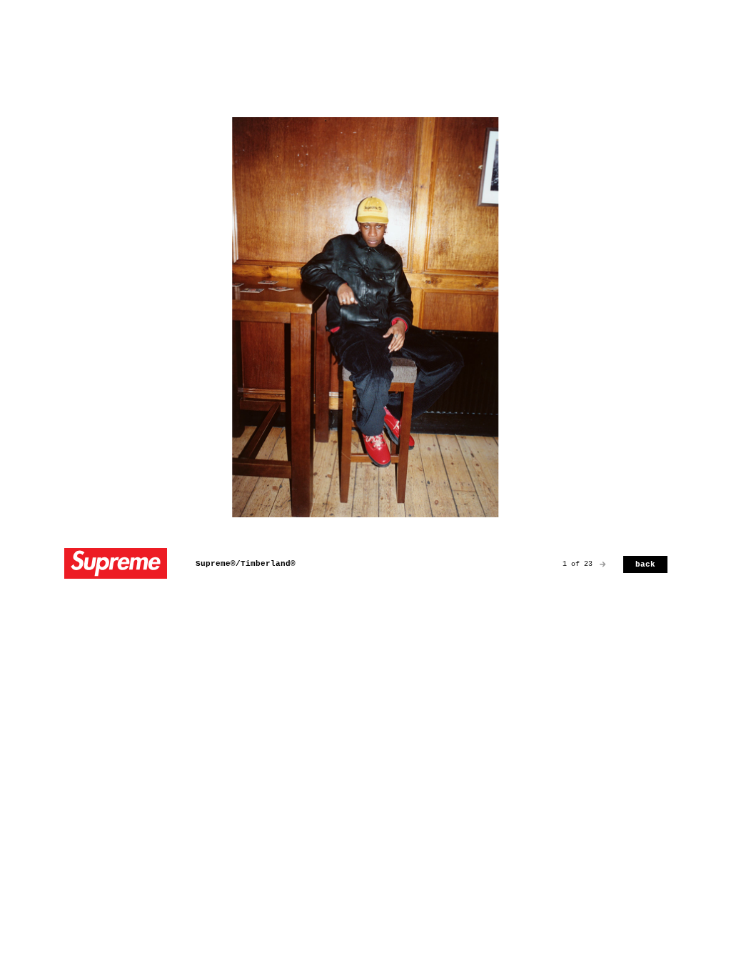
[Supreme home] (115, 565)
